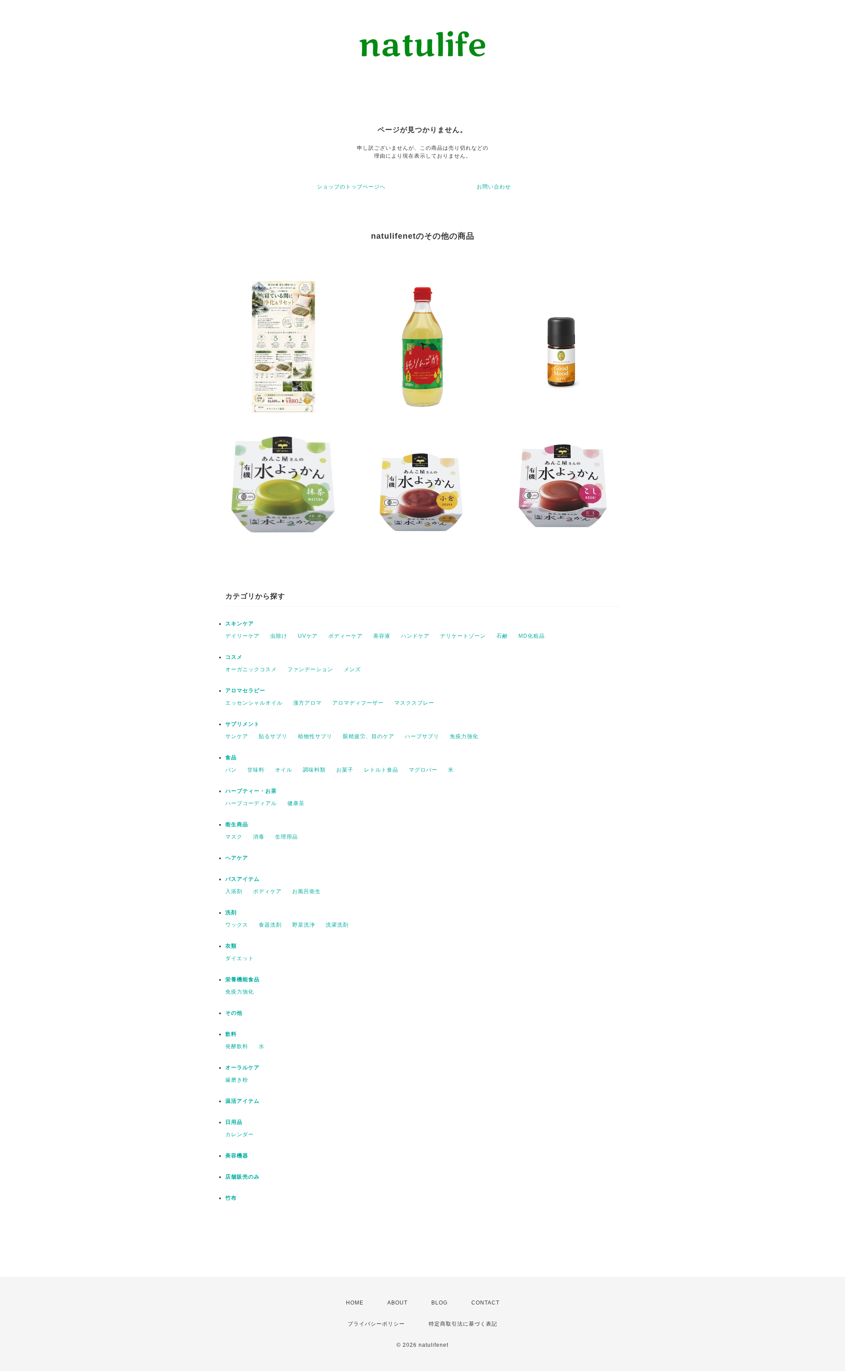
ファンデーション (310, 669)
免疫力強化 (464, 736)
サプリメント (242, 724)
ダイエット (239, 958)
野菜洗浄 (303, 925)
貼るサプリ (273, 736)
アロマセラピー (245, 690)
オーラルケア (242, 1067)
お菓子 (344, 770)
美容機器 (236, 1156)
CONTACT (485, 1303)
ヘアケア (236, 858)
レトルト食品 (381, 770)
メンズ (352, 669)
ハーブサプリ (422, 736)
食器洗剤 (270, 925)
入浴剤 (233, 891)
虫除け (278, 636)
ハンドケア (415, 636)
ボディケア (267, 891)
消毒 (259, 837)
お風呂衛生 (306, 891)
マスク (233, 837)
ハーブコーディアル (251, 803)
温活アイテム (242, 1101)
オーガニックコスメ (251, 669)
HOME (355, 1303)
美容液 (381, 636)
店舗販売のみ (242, 1177)
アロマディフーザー (358, 703)
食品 (231, 757)
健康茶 (296, 803)
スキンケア (239, 624)
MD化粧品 (531, 636)
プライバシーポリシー (376, 1324)
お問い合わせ (494, 187)
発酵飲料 (236, 1046)
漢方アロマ (307, 703)
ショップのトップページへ (351, 187)
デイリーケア (242, 636)
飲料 (231, 1034)
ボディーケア (345, 636)
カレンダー (239, 1134)
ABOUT (397, 1303)
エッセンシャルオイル (254, 703)
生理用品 (286, 837)
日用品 (233, 1122)
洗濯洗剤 (337, 925)
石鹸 (502, 636)
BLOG (439, 1303)
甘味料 (256, 770)
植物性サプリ (315, 736)
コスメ (233, 657)
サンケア (236, 736)
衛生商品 (236, 824)
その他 (233, 1013)
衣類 (231, 946)
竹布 (231, 1198)
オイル (283, 770)
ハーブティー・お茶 (251, 791)
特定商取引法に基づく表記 (463, 1324)
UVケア (308, 636)
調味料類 (314, 770)
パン (231, 770)
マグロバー (423, 770)
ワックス (236, 925)
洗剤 (231, 912)
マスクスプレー (414, 703)
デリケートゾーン (463, 636)
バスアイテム (242, 879)
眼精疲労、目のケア (368, 736)
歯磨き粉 (236, 1080)
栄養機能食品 (242, 979)
